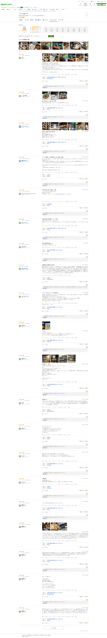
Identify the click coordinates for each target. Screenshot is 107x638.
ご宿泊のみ (48, 174)
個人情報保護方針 (29, 635)
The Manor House (50, 279)
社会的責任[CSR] (36, 635)
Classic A (48, 176)
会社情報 (23, 635)
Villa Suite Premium (50, 411)
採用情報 (41, 635)
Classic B (48, 109)
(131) (53, 19)
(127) (38, 19)
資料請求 (49, 635)
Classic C (48, 143)
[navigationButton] (87, 45)
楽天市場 (98, 1)
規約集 (45, 635)
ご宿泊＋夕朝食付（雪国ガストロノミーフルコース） (55, 107)
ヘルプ (79, 1)
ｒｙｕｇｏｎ (23, 13)
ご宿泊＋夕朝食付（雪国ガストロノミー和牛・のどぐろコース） (56, 77)
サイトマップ (88, 1)
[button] (24, 46)
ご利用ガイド (83, 1)
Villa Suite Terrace (50, 78)
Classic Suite (49, 341)
